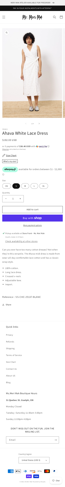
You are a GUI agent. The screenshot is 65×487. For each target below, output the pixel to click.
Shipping (5, 149)
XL (43, 186)
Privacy (9, 334)
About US (10, 375)
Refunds (10, 341)
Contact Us (11, 369)
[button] (3, 17)
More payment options (32, 225)
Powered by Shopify (39, 481)
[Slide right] (39, 123)
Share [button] (8, 304)
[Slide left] (26, 123)
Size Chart (11, 362)
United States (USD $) (31, 460)
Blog (8, 382)
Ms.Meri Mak (28, 481)
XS (6, 186)
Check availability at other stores (21, 241)
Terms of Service (14, 355)
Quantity (6, 192)
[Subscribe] (55, 440)
